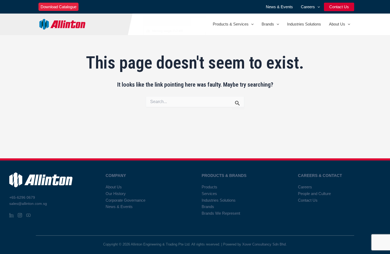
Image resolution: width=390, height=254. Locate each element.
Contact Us (339, 7)
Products (209, 187)
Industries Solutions (304, 24)
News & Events (279, 7)
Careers (308, 7)
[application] (317, 7)
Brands (268, 24)
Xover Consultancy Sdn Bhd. (264, 244)
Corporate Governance (125, 200)
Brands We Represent (221, 213)
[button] (58, 7)
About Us (337, 24)
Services (209, 193)
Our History (116, 193)
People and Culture (314, 193)
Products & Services (231, 24)
